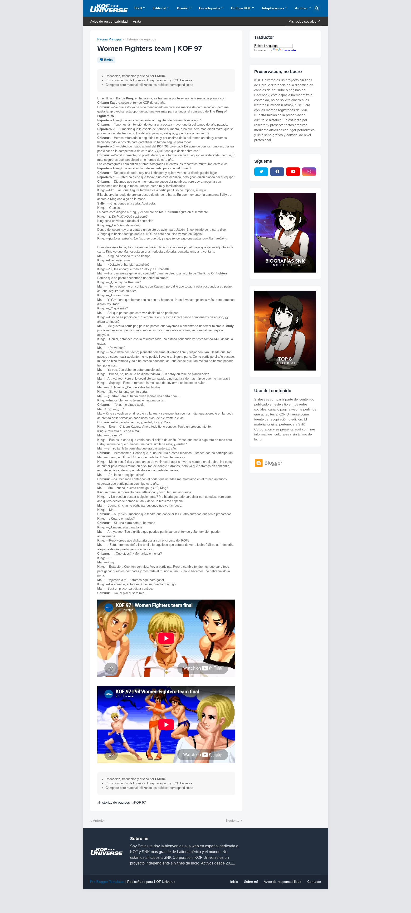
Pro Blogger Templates (107, 882)
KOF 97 (140, 802)
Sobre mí (251, 882)
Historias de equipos (140, 39)
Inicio (234, 882)
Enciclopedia (209, 8)
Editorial (159, 8)
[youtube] (293, 171)
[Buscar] (317, 8)
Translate (289, 50)
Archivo (301, 8)
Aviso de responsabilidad (109, 21)
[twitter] (261, 171)
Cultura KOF (241, 8)
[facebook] (277, 171)
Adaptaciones (273, 8)
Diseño (182, 8)
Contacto (314, 882)
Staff (138, 8)
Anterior (99, 820)
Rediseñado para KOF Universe (151, 882)
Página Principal (109, 39)
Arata (137, 21)
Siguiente (232, 820)
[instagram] (309, 171)
